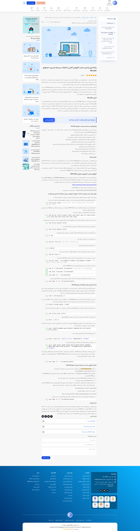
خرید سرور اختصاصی (67, 478)
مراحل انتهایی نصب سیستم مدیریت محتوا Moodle (107, 53)
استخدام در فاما (35, 490)
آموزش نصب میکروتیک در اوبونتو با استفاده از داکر (31, 120)
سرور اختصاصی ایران (67, 481)
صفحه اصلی (107, 10)
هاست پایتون (86, 498)
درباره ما (38, 10)
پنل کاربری (53, 476)
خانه (95, 17)
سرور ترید (70, 495)
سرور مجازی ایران (68, 487)
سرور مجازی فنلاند (68, 492)
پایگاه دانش (58, 10)
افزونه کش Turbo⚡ (67, 529)
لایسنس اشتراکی (67, 10)
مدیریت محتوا (85, 17)
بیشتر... (32, 10)
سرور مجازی (85, 10)
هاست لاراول (86, 487)
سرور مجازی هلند (68, 490)
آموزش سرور (53, 484)
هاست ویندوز (86, 476)
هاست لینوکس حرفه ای (83, 481)
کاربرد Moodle (111, 23)
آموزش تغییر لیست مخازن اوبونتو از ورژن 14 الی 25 (31, 57)
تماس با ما (44, 10)
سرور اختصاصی (76, 10)
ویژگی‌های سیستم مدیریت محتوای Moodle (107, 28)
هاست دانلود (86, 492)
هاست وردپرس (85, 484)
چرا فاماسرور (53, 478)
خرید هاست (92, 10)
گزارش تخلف (36, 487)
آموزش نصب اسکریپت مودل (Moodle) (108, 33)
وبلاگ (91, 17)
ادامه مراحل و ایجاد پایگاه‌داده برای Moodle (108, 47)
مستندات (51, 10)
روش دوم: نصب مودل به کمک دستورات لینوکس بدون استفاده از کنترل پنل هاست (108, 40)
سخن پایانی (110, 57)
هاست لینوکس (85, 478)
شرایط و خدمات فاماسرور (50, 481)
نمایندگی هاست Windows (33, 481)
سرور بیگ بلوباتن (68, 498)
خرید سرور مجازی (49, 120)
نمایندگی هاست (35, 476)
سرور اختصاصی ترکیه (67, 501)
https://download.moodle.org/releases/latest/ (84, 185)
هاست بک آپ (85, 495)
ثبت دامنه (100, 10)
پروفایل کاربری (31, 3)
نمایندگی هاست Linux (34, 478)
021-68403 (41, 3)
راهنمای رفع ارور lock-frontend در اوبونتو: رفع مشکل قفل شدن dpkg (32, 77)
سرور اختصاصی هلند (67, 484)
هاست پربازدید (85, 490)
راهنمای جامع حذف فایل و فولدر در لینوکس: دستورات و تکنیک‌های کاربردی (31, 99)
